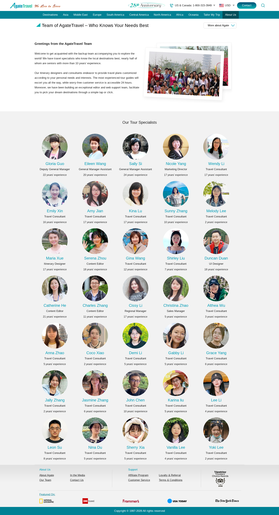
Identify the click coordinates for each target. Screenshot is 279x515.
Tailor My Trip (212, 14)
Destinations (50, 14)
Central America (139, 14)
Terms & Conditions (170, 480)
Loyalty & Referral (170, 475)
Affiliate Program (138, 475)
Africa (179, 14)
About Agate (46, 475)
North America (162, 14)
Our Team (45, 480)
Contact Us (77, 480)
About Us (230, 14)
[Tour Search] (263, 5)
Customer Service (139, 480)
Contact (246, 5)
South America (115, 14)
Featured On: (47, 494)
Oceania (193, 14)
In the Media (77, 475)
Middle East (80, 14)
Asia (65, 14)
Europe (97, 14)
